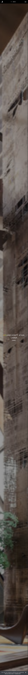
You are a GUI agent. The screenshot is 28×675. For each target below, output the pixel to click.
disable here (17, 673)
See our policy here (9, 673)
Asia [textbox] (14, 1)
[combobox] (14, 1)
